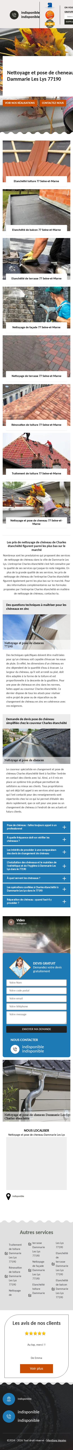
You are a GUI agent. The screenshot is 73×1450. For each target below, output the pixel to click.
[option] (36, 1346)
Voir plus (36, 1368)
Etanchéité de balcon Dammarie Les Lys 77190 (62, 1289)
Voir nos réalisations (20, 103)
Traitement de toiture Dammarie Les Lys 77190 (15, 1253)
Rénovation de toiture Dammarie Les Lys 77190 (15, 1276)
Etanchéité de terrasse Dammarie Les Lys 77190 (62, 1264)
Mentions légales (56, 1440)
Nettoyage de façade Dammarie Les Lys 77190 (38, 1270)
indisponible (30, 13)
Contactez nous (53, 103)
